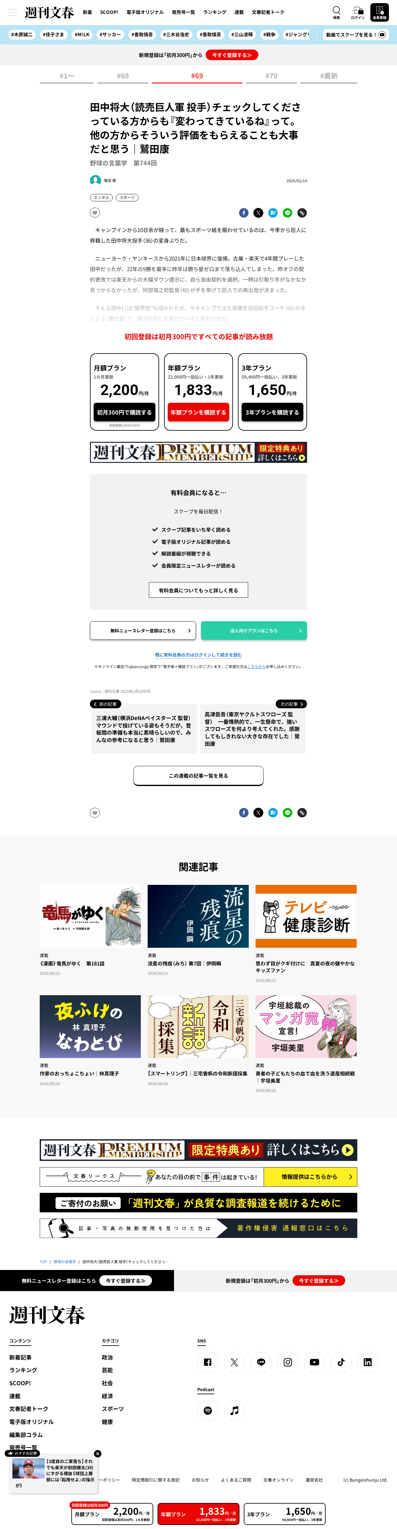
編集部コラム (26, 1434)
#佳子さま (53, 34)
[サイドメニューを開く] (12, 12)
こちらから (256, 666)
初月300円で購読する (124, 412)
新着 (87, 12)
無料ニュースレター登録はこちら (143, 630)
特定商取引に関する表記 (156, 1479)
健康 (107, 1421)
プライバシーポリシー (98, 1479)
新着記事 (20, 1357)
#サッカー (110, 34)
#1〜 (67, 76)
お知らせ (200, 1479)
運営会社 (314, 1479)
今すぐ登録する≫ (232, 55)
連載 (239, 12)
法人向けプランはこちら (254, 630)
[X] (234, 1362)
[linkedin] (367, 1362)
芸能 (107, 1370)
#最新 (329, 76)
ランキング (214, 12)
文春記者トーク (268, 12)
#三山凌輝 (242, 34)
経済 (107, 1396)
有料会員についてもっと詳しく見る (198, 590)
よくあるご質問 (236, 1479)
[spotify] (207, 1410)
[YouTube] (314, 1362)
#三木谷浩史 (176, 34)
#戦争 (269, 34)
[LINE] (261, 1362)
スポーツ (127, 197)
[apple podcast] (234, 1410)
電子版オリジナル (145, 12)
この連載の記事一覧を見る (198, 775)
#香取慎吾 (142, 34)
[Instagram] (287, 1362)
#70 (271, 76)
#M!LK (82, 34)
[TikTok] (341, 1362)
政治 (107, 1357)
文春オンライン (278, 1479)
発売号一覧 (183, 12)
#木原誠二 (22, 34)
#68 (123, 76)
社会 (107, 1383)
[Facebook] (207, 1362)
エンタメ (101, 197)
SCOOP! (109, 12)
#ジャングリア (301, 34)
